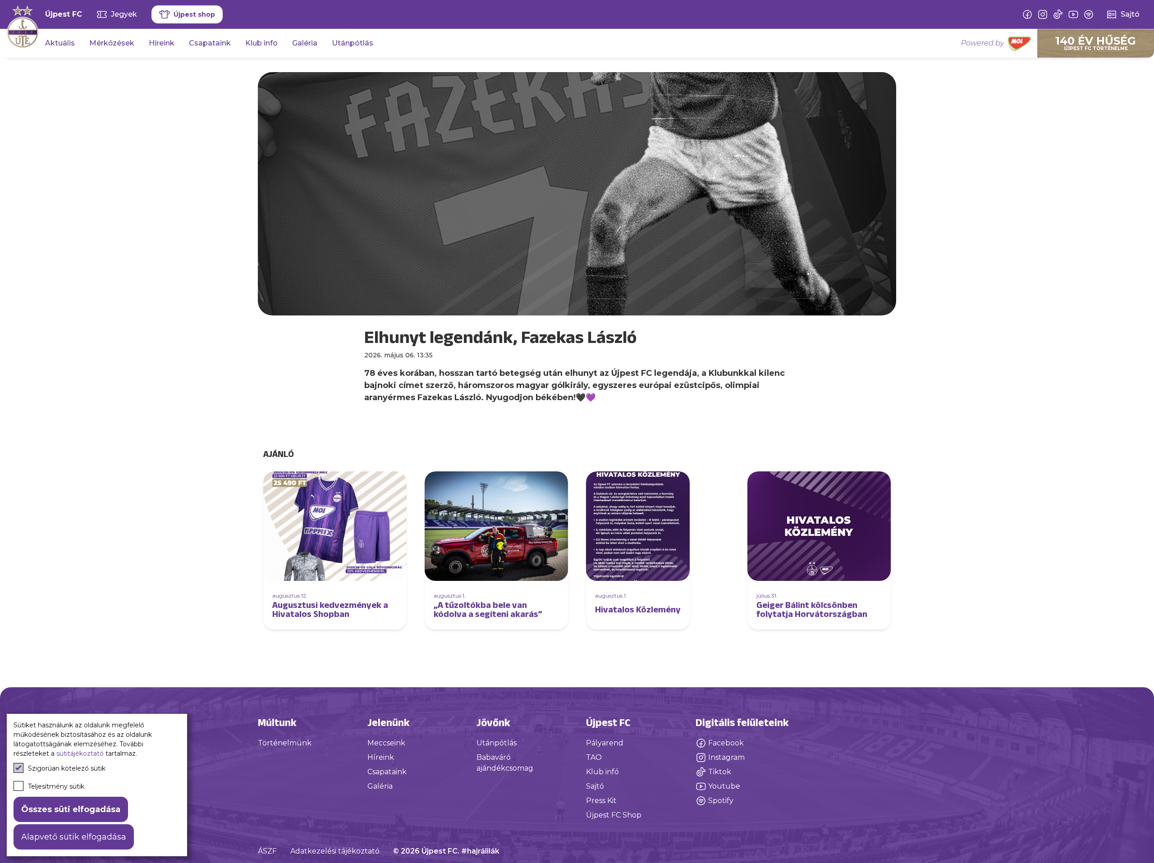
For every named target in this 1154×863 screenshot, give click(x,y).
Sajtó (595, 786)
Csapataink (210, 43)
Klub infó (602, 771)
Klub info (261, 43)
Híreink (161, 43)
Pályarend (604, 743)
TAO (594, 757)
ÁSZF (267, 851)
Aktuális (60, 43)
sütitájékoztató (80, 753)
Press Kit (601, 800)
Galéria (304, 43)
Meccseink (386, 743)
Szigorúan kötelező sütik (66, 768)
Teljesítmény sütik (56, 786)
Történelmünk (284, 743)
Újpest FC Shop (613, 815)
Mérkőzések (111, 43)
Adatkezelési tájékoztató (335, 851)
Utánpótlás (352, 43)
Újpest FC (63, 14)
